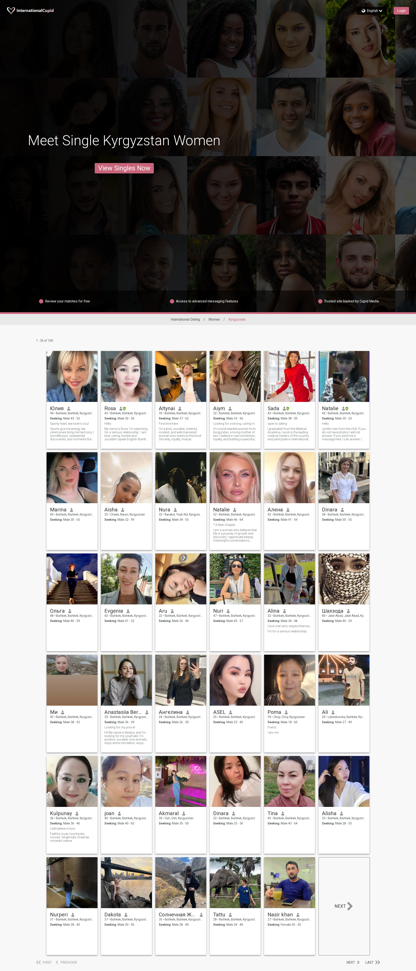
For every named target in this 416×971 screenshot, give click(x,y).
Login (401, 11)
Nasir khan (280, 915)
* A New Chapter (224, 525)
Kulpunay (61, 813)
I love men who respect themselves (290, 626)
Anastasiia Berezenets (123, 712)
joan (109, 813)
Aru (163, 611)
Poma (274, 712)
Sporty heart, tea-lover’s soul (69, 423)
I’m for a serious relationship (287, 631)
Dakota (112, 915)
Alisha (329, 813)
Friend (272, 727)
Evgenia (113, 611)
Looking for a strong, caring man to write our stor (235, 423)
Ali (325, 712)
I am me (273, 732)
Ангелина (171, 712)
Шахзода (332, 611)
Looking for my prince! (119, 727)
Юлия (57, 408)
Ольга (57, 611)
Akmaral (169, 813)
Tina (273, 813)
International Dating (185, 319)
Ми (54, 712)
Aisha (111, 510)
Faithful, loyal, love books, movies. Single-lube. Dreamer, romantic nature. (70, 837)
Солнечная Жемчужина (177, 915)
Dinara (329, 510)
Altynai (167, 408)
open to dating (277, 423)
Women (214, 319)
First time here (168, 423)
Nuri (218, 611)
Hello (107, 423)
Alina (274, 611)
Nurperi (59, 915)
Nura (164, 510)
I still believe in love (62, 828)
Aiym (219, 408)
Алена (275, 510)
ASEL (219, 712)
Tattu (219, 915)
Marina (58, 510)
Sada (273, 408)
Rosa (110, 408)
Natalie (330, 408)
